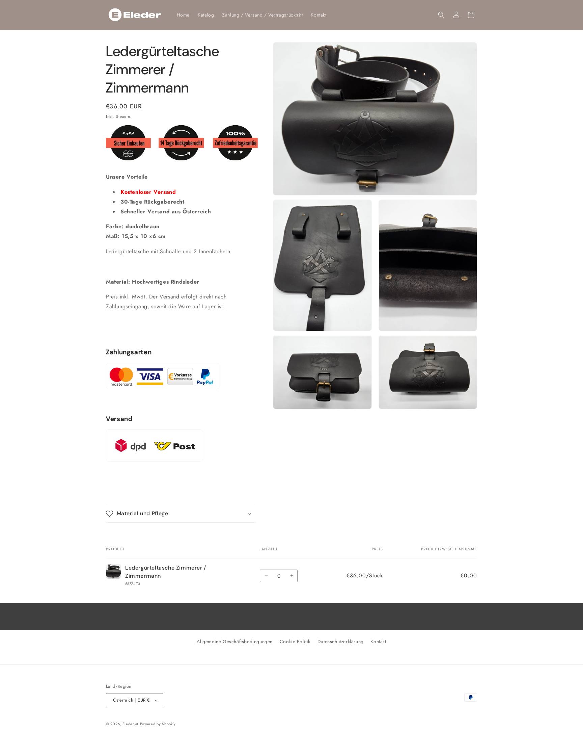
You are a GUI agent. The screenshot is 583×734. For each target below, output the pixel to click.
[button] (441, 14)
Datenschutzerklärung (340, 641)
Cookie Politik (295, 641)
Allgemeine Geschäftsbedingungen (235, 641)
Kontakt (378, 641)
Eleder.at (130, 724)
